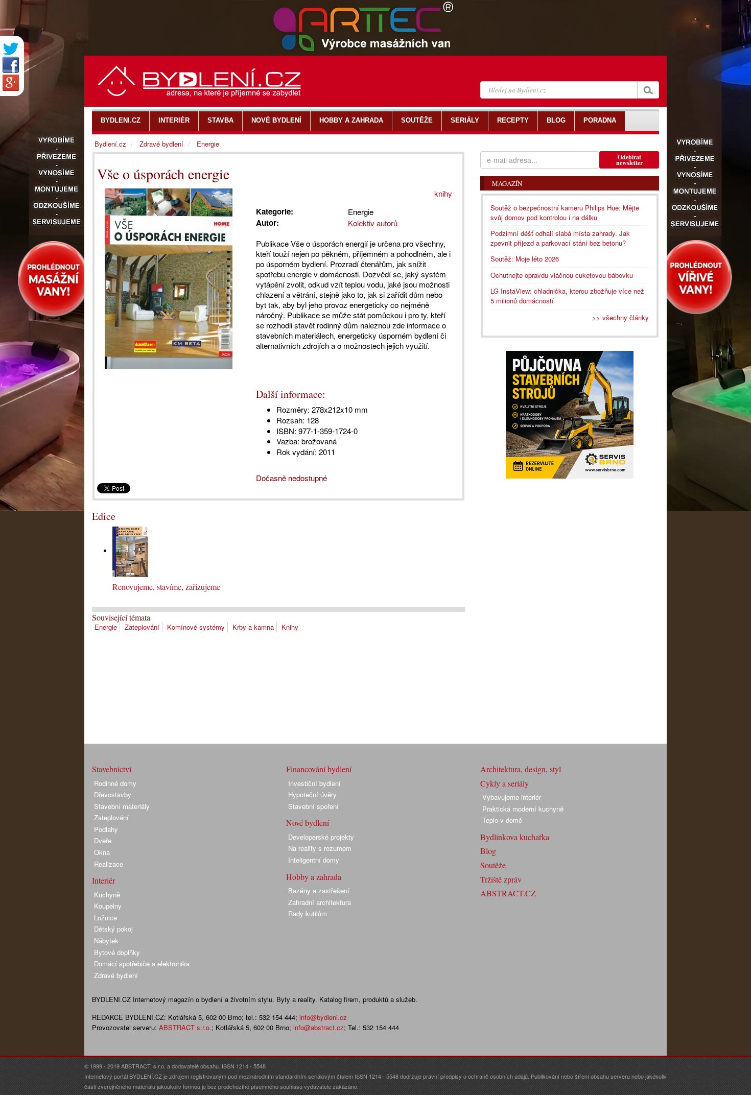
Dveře (102, 840)
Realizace (108, 864)
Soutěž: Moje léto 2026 (524, 259)
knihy (443, 193)
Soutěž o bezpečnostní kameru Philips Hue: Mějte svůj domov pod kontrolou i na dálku (564, 212)
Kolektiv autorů (372, 223)
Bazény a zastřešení (318, 890)
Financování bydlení (318, 769)
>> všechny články (620, 317)
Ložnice (105, 917)
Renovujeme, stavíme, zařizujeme (166, 586)
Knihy (289, 627)
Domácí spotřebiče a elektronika (142, 963)
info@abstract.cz (318, 1027)
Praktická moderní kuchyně (523, 809)
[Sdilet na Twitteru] (11, 48)
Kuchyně (107, 894)
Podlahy (106, 829)
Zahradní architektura (319, 902)
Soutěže (493, 865)
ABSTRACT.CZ (508, 893)
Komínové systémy (196, 627)
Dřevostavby (112, 794)
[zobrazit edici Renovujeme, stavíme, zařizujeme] (130, 551)
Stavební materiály (122, 806)
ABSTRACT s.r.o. (185, 1027)
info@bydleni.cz (323, 1017)
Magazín (507, 183)
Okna (102, 852)
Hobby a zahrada (313, 876)
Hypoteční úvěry (312, 794)
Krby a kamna (253, 627)
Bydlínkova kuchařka (514, 836)
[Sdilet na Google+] (11, 83)
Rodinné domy (115, 783)
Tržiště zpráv (501, 879)
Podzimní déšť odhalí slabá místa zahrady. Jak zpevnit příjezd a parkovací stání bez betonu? (560, 238)
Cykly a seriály (504, 783)
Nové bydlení (307, 822)
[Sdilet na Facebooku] (11, 65)
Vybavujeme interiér (511, 797)
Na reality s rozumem (319, 848)
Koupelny (108, 906)
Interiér (103, 880)
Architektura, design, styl (520, 769)
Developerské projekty (321, 837)
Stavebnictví (111, 769)
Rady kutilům (307, 913)
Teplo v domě (502, 820)
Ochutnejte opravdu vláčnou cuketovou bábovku (561, 275)
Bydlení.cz (110, 144)
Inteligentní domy (313, 860)
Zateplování (142, 627)
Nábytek (106, 940)
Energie (106, 627)
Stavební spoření (313, 806)
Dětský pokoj (113, 929)
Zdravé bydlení (161, 144)
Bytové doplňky (117, 952)
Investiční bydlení (314, 783)
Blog (488, 850)
